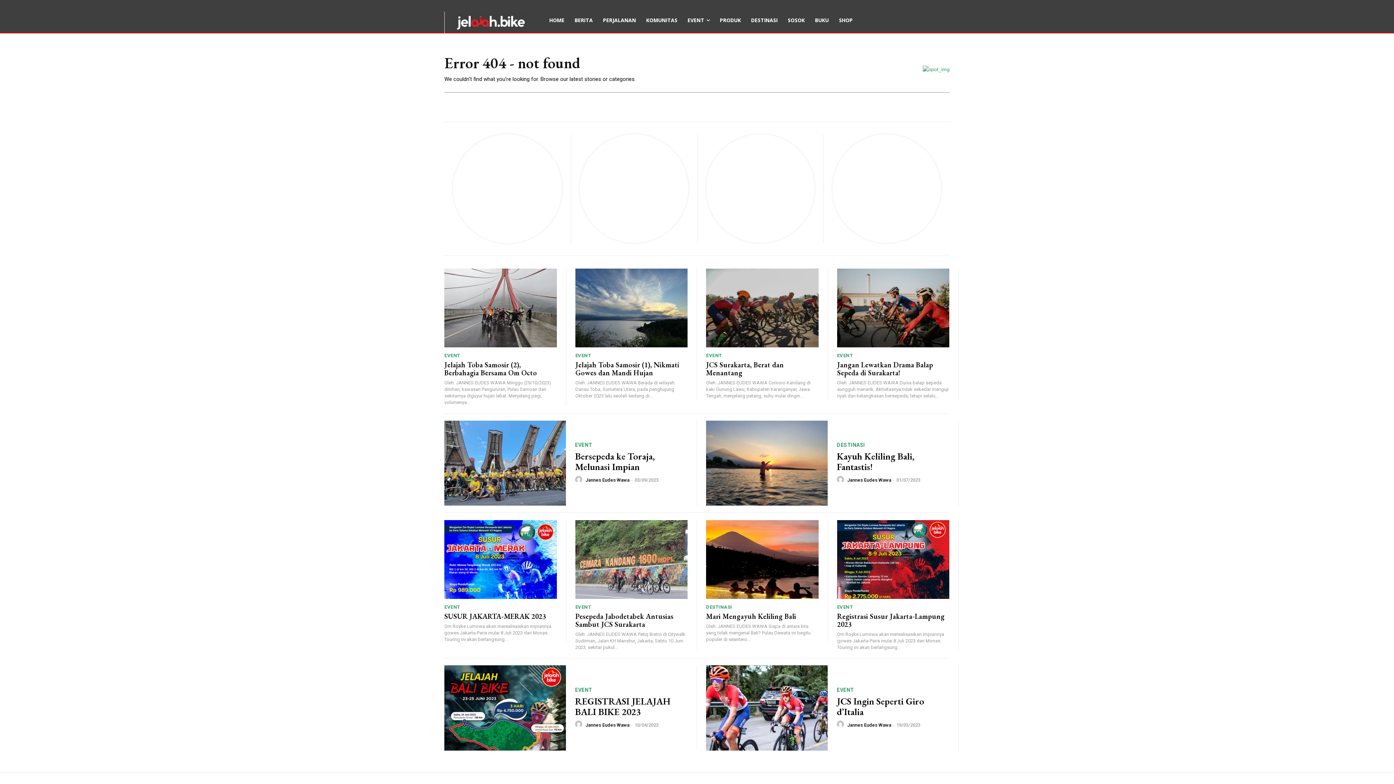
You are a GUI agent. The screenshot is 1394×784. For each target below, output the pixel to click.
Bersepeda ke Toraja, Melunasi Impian (615, 461)
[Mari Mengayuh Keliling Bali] (762, 559)
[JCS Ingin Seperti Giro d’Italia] (767, 708)
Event (452, 355)
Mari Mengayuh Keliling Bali (751, 616)
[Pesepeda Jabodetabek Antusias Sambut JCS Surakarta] (631, 559)
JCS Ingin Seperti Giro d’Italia (880, 706)
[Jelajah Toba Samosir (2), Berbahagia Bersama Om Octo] (500, 308)
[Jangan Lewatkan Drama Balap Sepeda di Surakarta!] (893, 308)
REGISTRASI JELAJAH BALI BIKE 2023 (622, 706)
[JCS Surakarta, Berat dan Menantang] (762, 308)
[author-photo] (579, 480)
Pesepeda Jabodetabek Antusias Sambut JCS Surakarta (624, 620)
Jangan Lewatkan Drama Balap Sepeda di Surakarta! (885, 368)
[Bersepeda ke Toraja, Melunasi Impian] (505, 463)
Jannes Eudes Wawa (607, 480)
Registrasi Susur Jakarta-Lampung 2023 (891, 620)
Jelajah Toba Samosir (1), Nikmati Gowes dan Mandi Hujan (627, 368)
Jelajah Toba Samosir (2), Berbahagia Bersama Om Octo (490, 368)
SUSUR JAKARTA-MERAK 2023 (495, 616)
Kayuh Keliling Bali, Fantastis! (875, 461)
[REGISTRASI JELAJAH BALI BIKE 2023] (505, 708)
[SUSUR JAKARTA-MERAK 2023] (500, 559)
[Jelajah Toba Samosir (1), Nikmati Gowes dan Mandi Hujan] (631, 308)
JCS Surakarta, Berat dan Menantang (745, 368)
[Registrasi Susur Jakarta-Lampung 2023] (893, 559)
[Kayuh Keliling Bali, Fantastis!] (767, 463)
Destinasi (851, 445)
